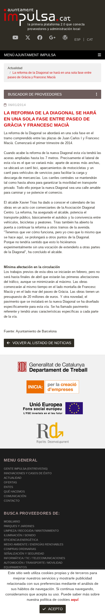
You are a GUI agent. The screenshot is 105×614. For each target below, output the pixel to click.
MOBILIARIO (12, 521)
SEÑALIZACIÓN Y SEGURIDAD (24, 553)
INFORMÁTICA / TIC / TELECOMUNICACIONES (34, 558)
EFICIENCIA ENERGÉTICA (21, 539)
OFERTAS (10, 482)
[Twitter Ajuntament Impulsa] (27, 37)
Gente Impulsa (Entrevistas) (26, 468)
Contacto (12, 500)
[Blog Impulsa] (65, 37)
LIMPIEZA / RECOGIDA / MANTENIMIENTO (31, 530)
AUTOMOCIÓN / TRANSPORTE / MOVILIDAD (33, 562)
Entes (8, 486)
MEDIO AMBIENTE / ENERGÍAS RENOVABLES (33, 544)
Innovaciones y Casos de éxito (28, 473)
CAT (90, 39)
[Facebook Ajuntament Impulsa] (39, 37)
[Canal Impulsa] (15, 37)
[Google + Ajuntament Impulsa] (52, 37)
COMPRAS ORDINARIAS (20, 548)
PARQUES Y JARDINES (19, 526)
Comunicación (15, 496)
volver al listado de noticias (41, 343)
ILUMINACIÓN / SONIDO (20, 535)
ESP (77, 39)
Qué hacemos (14, 491)
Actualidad (15, 68)
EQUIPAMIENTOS (15, 567)
